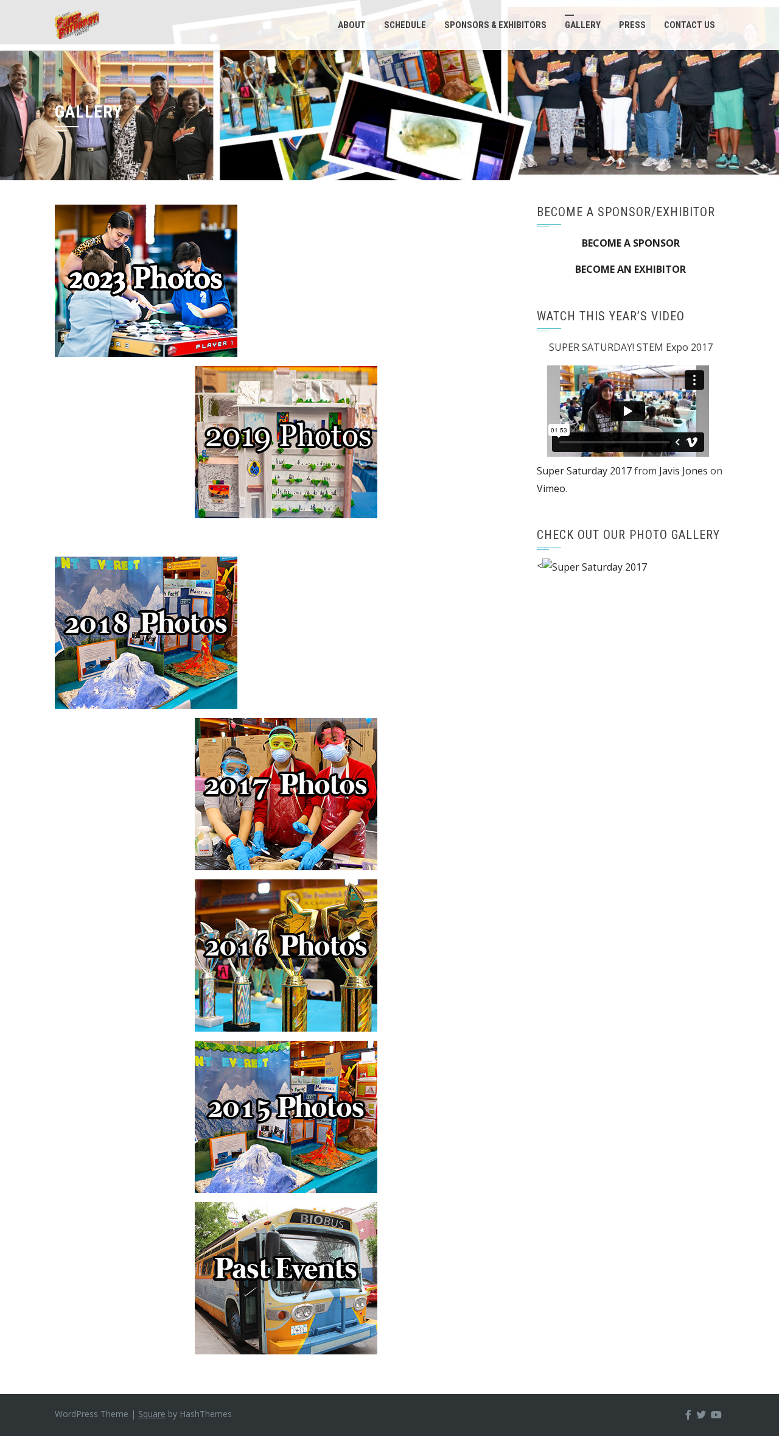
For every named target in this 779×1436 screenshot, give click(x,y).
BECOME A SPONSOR (631, 243)
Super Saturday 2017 (584, 470)
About (352, 24)
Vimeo (551, 488)
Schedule (405, 24)
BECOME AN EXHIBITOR (630, 269)
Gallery (583, 24)
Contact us (689, 24)
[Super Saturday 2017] (594, 565)
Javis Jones (683, 470)
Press (632, 24)
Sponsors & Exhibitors (495, 24)
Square (152, 1414)
